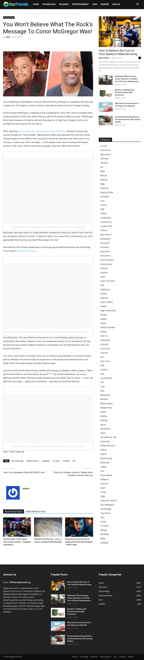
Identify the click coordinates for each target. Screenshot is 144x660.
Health (116, 4)
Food (102, 276)
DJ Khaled (105, 243)
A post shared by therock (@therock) (32, 227)
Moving (103, 420)
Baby (102, 171)
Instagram (46, 461)
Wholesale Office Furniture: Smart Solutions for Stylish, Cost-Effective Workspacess (127, 78)
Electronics (105, 255)
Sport (102, 487)
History (103, 314)
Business (64, 4)
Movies (103, 416)
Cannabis (104, 196)
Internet (104, 352)
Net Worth (105, 428)
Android (104, 158)
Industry (104, 344)
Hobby (103, 319)
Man (102, 390)
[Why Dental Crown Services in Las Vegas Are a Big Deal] (106, 107)
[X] (12, 43)
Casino (103, 205)
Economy (104, 247)
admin (8, 37)
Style (102, 496)
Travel (103, 521)
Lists (102, 386)
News (103, 433)
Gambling (105, 289)
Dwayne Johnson (33, 461)
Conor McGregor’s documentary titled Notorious (42, 131)
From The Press (107, 281)
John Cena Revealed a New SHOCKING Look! (24, 472)
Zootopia (104, 542)
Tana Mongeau (107, 504)
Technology (49, 4)
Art (101, 167)
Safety (103, 466)
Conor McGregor (17, 461)
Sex (102, 471)
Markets (104, 399)
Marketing (105, 395)
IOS (102, 357)
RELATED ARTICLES (13, 512)
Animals (104, 162)
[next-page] (9, 550)
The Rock (66, 461)
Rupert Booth (104, 58)
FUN (102, 285)
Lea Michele (106, 378)
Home (36, 4)
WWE (102, 538)
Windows (104, 534)
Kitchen (104, 369)
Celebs (103, 213)
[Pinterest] (19, 43)
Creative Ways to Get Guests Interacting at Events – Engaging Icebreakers (17, 542)
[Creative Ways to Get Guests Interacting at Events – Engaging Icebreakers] (17, 527)
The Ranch (105, 513)
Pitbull (103, 449)
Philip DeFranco (107, 445)
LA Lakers (56, 461)
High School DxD (108, 310)
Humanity (105, 340)
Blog (102, 184)
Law (102, 373)
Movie (103, 411)
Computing (105, 217)
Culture (103, 230)
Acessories (105, 150)
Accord (103, 146)
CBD (102, 209)
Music (103, 424)
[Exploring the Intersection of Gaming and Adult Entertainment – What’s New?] (79, 527)
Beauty (103, 175)
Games (103, 293)
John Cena (105, 361)
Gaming (105, 4)
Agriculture (105, 154)
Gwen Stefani (106, 302)
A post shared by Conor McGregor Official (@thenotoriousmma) (40, 332)
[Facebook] (6, 43)
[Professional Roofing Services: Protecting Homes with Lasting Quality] (106, 120)
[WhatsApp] (25, 43)
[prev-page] (5, 550)
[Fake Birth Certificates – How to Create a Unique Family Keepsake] (48, 527)
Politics (103, 454)
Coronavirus (106, 222)
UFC (74, 461)
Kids (102, 365)
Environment (106, 264)
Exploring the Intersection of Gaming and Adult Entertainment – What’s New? (79, 542)
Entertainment (80, 4)
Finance (104, 272)
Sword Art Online (108, 500)
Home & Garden (107, 327)
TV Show (104, 525)
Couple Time (106, 226)
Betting (103, 179)
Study (103, 492)
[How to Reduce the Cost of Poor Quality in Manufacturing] (120, 31)
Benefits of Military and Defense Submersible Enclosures (124, 92)
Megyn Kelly (106, 407)
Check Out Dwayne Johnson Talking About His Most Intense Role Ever (73, 474)
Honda (103, 331)
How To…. (104, 336)
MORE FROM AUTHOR (35, 512)
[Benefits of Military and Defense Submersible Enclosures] (106, 93)
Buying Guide (106, 192)
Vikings (103, 530)
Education (105, 251)
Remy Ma (104, 462)
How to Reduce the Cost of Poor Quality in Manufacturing (118, 52)
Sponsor (104, 483)
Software (104, 479)
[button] (137, 4)
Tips (102, 517)
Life (102, 382)
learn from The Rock (26, 251)
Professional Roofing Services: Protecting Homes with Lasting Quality (127, 119)
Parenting (105, 441)
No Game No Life (108, 437)
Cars (94, 4)
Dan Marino (106, 234)
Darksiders (105, 238)
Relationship (106, 458)
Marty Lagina (106, 403)
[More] (32, 43)
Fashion (104, 268)
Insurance (105, 348)
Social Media (106, 475)
